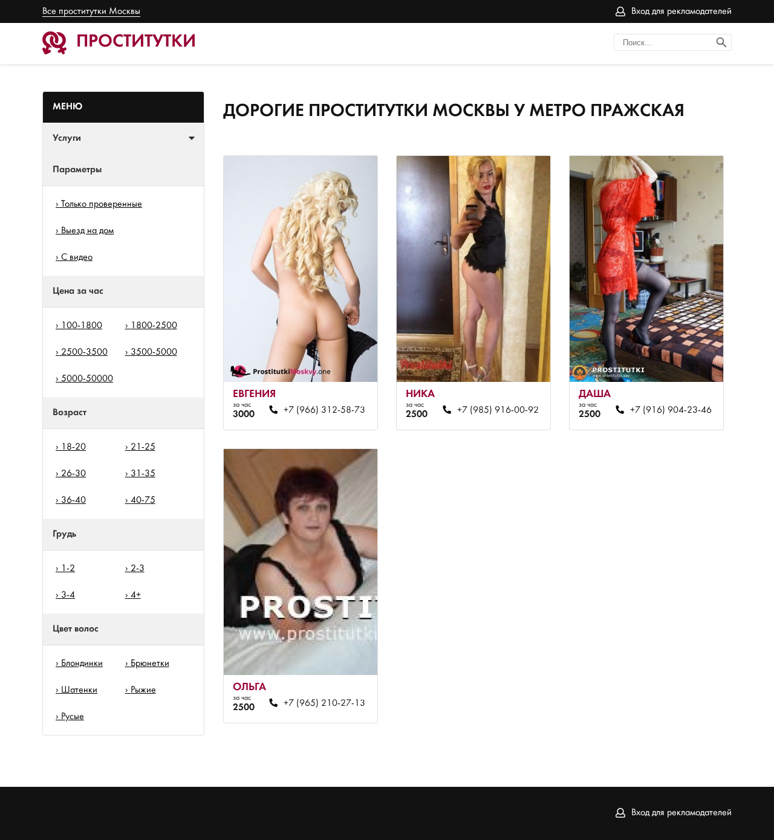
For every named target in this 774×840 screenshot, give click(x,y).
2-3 (138, 568)
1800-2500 (154, 326)
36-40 (73, 500)
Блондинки (82, 663)
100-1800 (81, 326)
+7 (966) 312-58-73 (324, 410)
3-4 (68, 595)
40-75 (143, 500)
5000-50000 (87, 379)
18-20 (73, 447)
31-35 (143, 474)
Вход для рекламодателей (681, 11)
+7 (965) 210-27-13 (324, 703)
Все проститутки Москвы (91, 11)
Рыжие (143, 690)
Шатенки (79, 690)
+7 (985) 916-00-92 (497, 410)
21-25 (143, 447)
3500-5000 (154, 352)
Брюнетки (150, 663)
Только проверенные (101, 204)
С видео (77, 257)
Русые (72, 717)
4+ (136, 595)
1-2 (68, 568)
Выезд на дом (87, 231)
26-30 (73, 474)
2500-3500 (84, 352)
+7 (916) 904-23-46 (670, 410)
